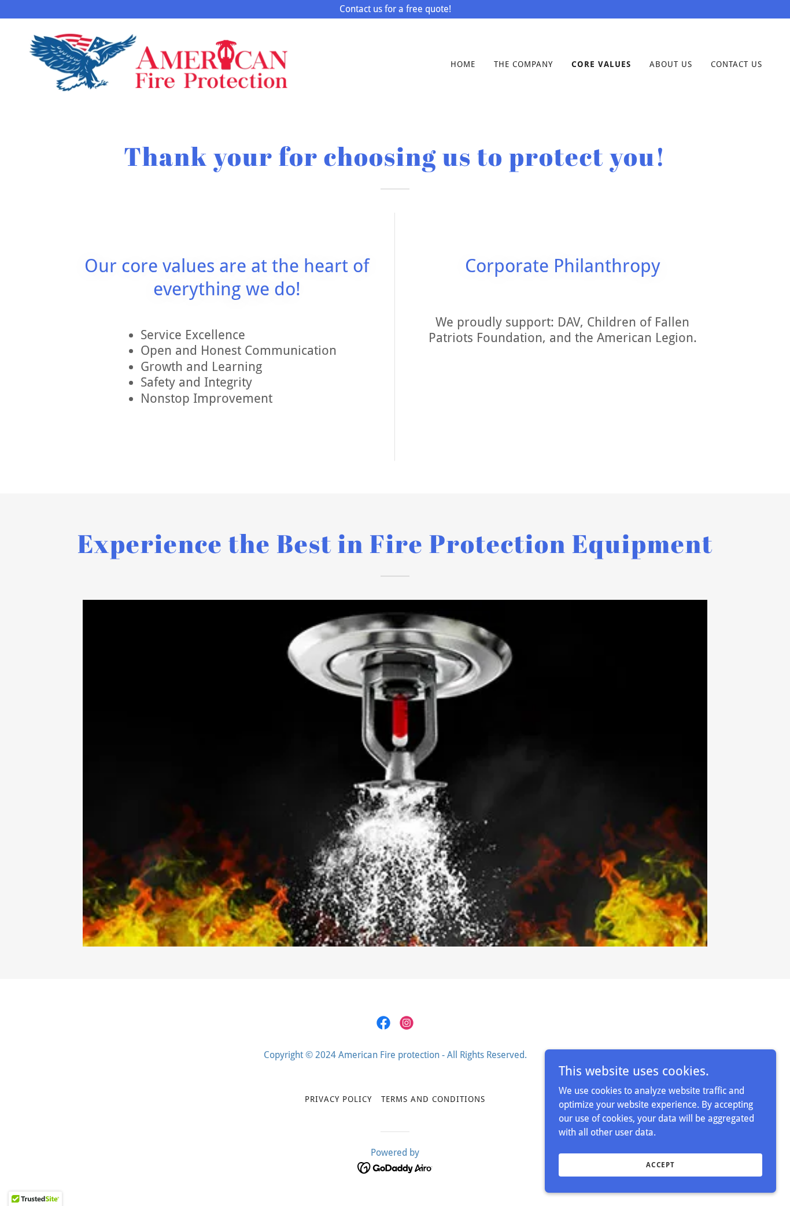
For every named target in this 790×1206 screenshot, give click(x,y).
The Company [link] (523, 64)
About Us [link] (670, 64)
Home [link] (463, 64)
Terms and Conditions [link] (433, 1099)
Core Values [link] (601, 64)
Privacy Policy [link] (338, 1099)
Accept (660, 1164)
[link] (157, 61)
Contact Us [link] (736, 64)
